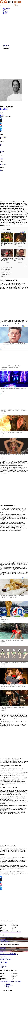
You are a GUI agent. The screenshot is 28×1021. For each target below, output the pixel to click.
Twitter (7, 986)
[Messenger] (14, 123)
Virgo (1, 158)
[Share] (14, 130)
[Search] (17, 6)
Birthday (6, 9)
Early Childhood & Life (7, 267)
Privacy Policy (9, 985)
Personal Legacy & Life (7, 272)
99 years (2, 151)
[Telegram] (14, 127)
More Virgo (3, 962)
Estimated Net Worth (6, 274)
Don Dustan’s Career (6, 269)
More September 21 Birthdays (9, 954)
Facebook (8, 988)
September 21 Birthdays (5, 959)
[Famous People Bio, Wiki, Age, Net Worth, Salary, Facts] (11, 3)
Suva (1, 144)
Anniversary (7, 8)
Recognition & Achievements (8, 270)
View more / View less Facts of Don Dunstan (10, 932)
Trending (6, 12)
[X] (14, 120)
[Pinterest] (14, 125)
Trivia (3, 276)
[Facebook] (14, 118)
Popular (6, 11)
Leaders (4, 46)
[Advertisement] (14, 30)
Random (6, 13)
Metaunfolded (6, 45)
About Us (8, 984)
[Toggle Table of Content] (24, 265)
